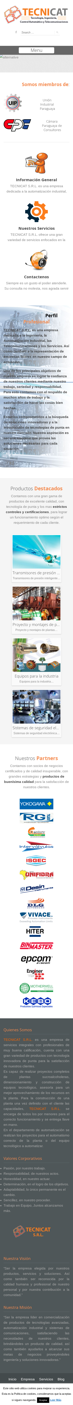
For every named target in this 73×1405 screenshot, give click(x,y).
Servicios (46, 1379)
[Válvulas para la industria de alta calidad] (36, 846)
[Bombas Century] (36, 832)
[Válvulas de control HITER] (36, 931)
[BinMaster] (36, 945)
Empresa (28, 1379)
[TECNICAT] (36, 22)
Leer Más (55, 1399)
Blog (61, 1379)
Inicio (12, 1379)
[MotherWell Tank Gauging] (36, 988)
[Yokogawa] (36, 804)
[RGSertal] (36, 818)
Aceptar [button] (43, 1400)
